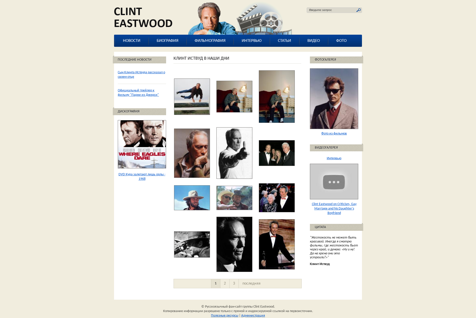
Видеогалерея (326, 148)
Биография (167, 41)
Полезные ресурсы (224, 316)
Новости (131, 41)
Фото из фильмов (334, 133)
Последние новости (134, 60)
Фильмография (210, 41)
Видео (313, 41)
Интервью (252, 41)
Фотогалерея (325, 60)
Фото (341, 41)
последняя (251, 284)
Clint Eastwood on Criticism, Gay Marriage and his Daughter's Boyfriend (334, 208)
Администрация (253, 316)
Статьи (284, 41)
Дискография (129, 111)
